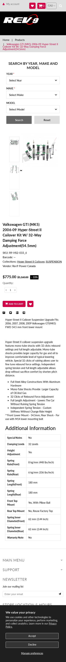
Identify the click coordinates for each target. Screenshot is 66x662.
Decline (32, 644)
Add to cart (16, 304)
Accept (32, 635)
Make (9, 88)
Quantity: (8, 283)
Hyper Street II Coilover (31, 261)
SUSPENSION (54, 261)
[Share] (4, 312)
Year (9, 73)
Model (10, 102)
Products (20, 39)
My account (12, 3)
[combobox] (33, 80)
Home (6, 39)
